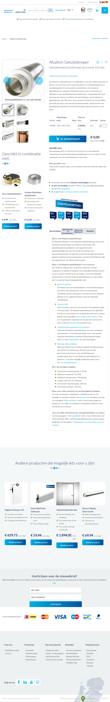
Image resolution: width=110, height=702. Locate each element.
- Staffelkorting (71, 663)
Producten (29, 644)
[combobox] (40, 10)
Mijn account (92, 2)
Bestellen (69, 644)
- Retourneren (91, 650)
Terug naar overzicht (100, 38)
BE (103, 2)
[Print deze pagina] (97, 62)
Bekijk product (10, 226)
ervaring (57, 19)
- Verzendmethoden (73, 660)
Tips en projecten (53, 644)
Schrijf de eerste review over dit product (63, 76)
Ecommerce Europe (90, 9)
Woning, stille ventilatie (67, 344)
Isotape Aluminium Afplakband (33, 194)
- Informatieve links (52, 656)
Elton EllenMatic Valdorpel (38, 510)
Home (4, 39)
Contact (81, 2)
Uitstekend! (64, 10)
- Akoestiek (28, 650)
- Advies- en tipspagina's (54, 653)
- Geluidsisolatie (30, 653)
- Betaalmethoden (72, 656)
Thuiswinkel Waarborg (82, 9)
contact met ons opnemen (77, 192)
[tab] (55, 231)
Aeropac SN (74, 323)
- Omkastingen (30, 656)
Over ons (8, 644)
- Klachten (89, 653)
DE (106, 2)
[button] (7, 81)
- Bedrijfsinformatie (11, 650)
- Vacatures (90, 660)
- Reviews (89, 663)
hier (54, 583)
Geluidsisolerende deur (66, 509)
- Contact (7, 653)
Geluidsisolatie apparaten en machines (73, 327)
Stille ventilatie (70, 400)
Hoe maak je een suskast (87, 316)
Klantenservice (92, 644)
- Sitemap (89, 666)
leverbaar (75, 19)
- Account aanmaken (73, 650)
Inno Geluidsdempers (11, 193)
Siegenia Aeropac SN (14, 509)
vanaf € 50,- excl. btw (60, 188)
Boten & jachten (64, 284)
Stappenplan (74, 339)
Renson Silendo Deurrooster (89, 510)
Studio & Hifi (62, 304)
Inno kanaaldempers (68, 362)
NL (100, 2)
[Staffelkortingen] (69, 221)
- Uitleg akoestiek (51, 650)
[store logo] (15, 10)
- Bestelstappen (71, 653)
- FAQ (88, 656)
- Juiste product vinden (54, 660)
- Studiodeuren (30, 660)
